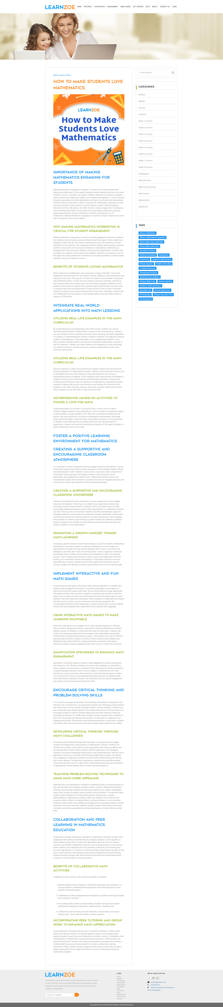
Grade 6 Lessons (145, 154)
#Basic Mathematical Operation (152, 237)
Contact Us (120, 990)
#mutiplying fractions (148, 273)
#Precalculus (145, 295)
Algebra (142, 101)
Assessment (112, 7)
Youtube (157, 977)
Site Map (119, 998)
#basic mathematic (147, 233)
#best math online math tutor (151, 242)
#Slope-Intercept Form (163, 295)
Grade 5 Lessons (145, 147)
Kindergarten (144, 174)
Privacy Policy (121, 994)
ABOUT (155, 7)
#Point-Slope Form (162, 290)
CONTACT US (165, 7)
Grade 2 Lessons (145, 127)
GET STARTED (138, 7)
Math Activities (145, 180)
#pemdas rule (145, 290)
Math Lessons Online (62, 75)
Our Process (99, 7)
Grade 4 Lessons (145, 141)
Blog (148, 7)
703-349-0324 (155, 985)
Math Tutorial (144, 194)
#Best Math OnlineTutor (149, 246)
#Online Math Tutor (147, 281)
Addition (142, 95)
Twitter (153, 977)
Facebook (149, 977)
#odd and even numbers (149, 277)
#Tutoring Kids (146, 299)
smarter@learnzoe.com (158, 982)
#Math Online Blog (163, 264)
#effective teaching (148, 255)
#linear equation (146, 264)
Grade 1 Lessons (145, 121)
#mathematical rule (147, 268)
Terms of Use (121, 996)
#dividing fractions (147, 251)
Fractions (142, 114)
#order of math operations (150, 286)
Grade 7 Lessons (145, 160)
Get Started (120, 987)
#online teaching (165, 281)
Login (118, 992)
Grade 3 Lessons (145, 134)
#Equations (163, 255)
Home (79, 7)
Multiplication (144, 200)
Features (88, 7)
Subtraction (143, 207)
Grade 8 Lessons (145, 167)
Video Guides (125, 7)
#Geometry (144, 259)
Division (142, 108)
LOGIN (174, 7)
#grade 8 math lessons (161, 259)
